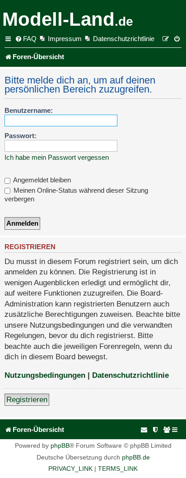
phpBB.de (136, 457)
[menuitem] (26, 38)
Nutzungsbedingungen (45, 375)
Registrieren (26, 399)
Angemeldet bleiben (41, 180)
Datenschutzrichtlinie (130, 375)
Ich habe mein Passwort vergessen (57, 157)
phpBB (60, 445)
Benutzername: (29, 110)
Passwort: (21, 135)
